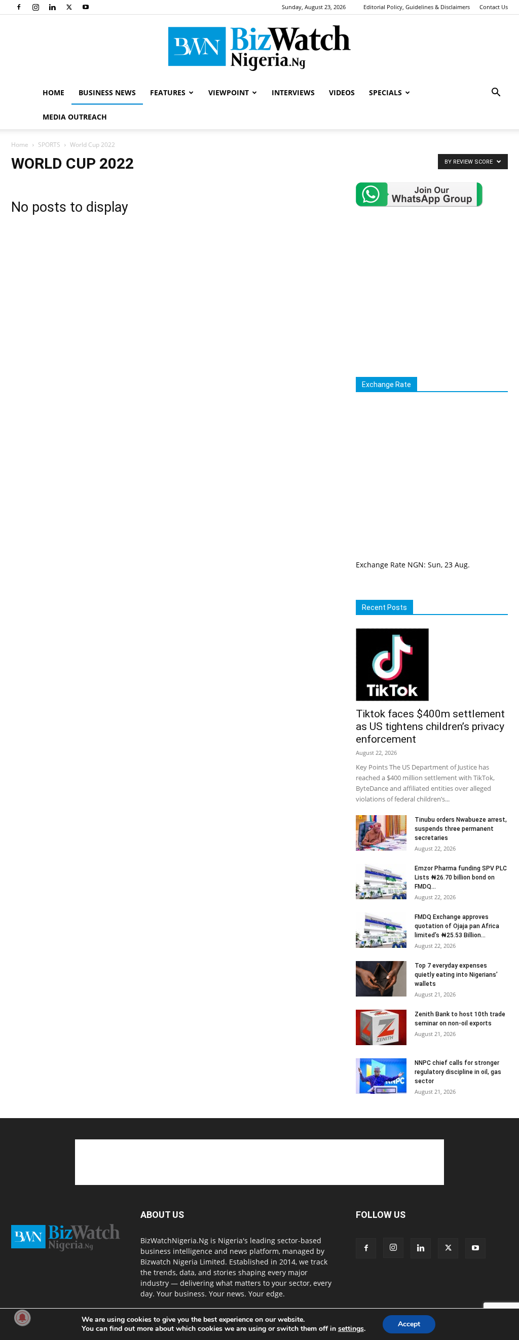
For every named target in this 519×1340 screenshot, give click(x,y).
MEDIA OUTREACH (75, 117)
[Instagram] (35, 7)
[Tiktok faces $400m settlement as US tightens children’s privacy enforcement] (432, 664)
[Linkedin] (52, 7)
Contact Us (493, 7)
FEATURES (168, 92)
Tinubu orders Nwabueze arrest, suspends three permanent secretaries (461, 828)
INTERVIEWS (293, 92)
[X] (69, 7)
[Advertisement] (437, 291)
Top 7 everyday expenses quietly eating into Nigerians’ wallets (456, 974)
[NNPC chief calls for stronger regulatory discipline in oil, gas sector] (381, 1076)
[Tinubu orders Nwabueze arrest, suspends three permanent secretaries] (381, 833)
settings (351, 1328)
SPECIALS (385, 92)
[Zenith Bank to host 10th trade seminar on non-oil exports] (381, 1027)
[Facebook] (18, 7)
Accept (409, 1324)
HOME (53, 92)
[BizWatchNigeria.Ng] (259, 48)
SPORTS (49, 144)
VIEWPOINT (228, 92)
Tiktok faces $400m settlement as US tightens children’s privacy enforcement (430, 726)
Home (19, 144)
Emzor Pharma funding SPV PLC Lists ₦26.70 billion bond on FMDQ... (461, 877)
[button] (496, 93)
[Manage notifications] (22, 1318)
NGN (415, 564)
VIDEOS (342, 92)
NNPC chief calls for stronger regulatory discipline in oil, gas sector (458, 1072)
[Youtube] (85, 7)
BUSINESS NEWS (107, 92)
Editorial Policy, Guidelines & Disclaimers (416, 7)
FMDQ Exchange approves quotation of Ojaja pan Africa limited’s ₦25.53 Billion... (457, 926)
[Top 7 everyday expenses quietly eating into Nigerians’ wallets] (381, 979)
